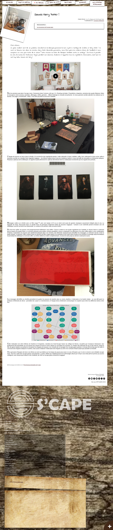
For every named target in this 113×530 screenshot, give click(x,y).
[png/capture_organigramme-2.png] (55, 340)
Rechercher (82, 2)
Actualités (9, 2)
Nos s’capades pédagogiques (97, 3)
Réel (9, 421)
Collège (18, 426)
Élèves (13, 423)
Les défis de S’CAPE (53, 2)
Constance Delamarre (99, 20)
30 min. (11, 428)
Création (27, 430)
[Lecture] (55, 76)
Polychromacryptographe (16, 482)
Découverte (21, 430)
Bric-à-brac (68, 2)
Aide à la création (24, 2)
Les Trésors (40, 3)
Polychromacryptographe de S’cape (32, 365)
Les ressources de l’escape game (45, 27)
